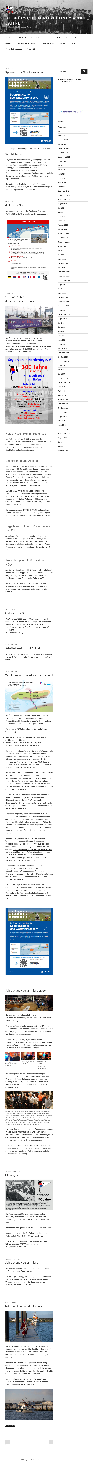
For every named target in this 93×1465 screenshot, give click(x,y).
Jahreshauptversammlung (22, 1262)
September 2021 (64, 314)
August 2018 (62, 416)
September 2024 (64, 199)
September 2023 (64, 242)
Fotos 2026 (31, 49)
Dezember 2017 (64, 429)
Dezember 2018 (64, 404)
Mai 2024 (61, 212)
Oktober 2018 (63, 408)
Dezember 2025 (64, 148)
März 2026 (62, 135)
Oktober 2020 (63, 357)
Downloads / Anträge (67, 43)
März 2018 (62, 425)
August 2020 (62, 365)
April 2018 (61, 421)
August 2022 (62, 284)
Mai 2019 (61, 387)
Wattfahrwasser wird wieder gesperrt (29, 675)
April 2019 (61, 391)
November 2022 (64, 276)
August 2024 (62, 204)
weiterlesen (10, 1425)
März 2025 (62, 182)
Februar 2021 (63, 344)
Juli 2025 (61, 165)
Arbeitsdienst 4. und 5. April (23, 648)
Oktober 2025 (63, 152)
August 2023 (62, 246)
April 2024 (61, 216)
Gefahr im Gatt (14, 205)
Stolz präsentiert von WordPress (33, 1460)
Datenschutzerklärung (26, 43)
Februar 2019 (63, 399)
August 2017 (62, 438)
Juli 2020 (61, 369)
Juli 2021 (61, 323)
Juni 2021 (61, 327)
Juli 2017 (61, 442)
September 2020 (64, 361)
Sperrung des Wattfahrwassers (25, 72)
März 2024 (62, 221)
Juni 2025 (61, 169)
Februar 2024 (63, 225)
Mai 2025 (61, 174)
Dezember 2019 (64, 378)
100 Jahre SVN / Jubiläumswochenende (20, 299)
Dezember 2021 (64, 301)
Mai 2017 (61, 446)
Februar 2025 (63, 187)
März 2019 (62, 395)
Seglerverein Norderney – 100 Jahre (45, 20)
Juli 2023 (61, 250)
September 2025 (64, 157)
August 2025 (62, 161)
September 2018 (64, 412)
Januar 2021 (62, 348)
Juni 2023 (61, 255)
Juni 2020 (61, 374)
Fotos (59, 38)
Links (68, 38)
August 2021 (62, 318)
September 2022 (64, 280)
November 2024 (64, 195)
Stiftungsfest (13, 1175)
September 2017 (64, 433)
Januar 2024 (62, 229)
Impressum (9, 43)
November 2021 (64, 306)
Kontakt (78, 38)
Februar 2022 (63, 297)
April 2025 (61, 178)
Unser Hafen (36, 38)
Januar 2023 (62, 267)
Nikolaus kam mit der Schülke (24, 1306)
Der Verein (9, 38)
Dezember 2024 (64, 191)
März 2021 (62, 340)
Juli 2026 (61, 131)
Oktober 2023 (63, 238)
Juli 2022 (61, 289)
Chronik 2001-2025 (47, 43)
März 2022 (62, 293)
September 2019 (64, 382)
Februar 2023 (63, 263)
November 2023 (64, 233)
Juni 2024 (61, 208)
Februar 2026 (63, 140)
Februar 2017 (63, 450)
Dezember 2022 (64, 272)
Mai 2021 (61, 331)
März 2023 (62, 259)
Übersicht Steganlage (13, 49)
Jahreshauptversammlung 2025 (25, 990)
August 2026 (62, 127)
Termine (50, 38)
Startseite (23, 38)
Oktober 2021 (63, 310)
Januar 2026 (62, 144)
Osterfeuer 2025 (15, 613)
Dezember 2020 (64, 353)
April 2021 (61, 335)
